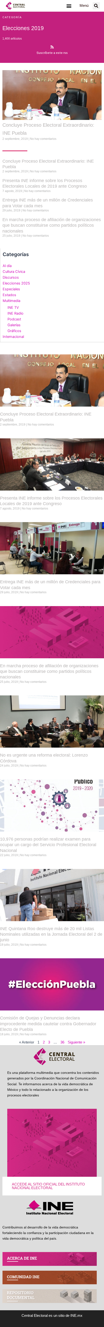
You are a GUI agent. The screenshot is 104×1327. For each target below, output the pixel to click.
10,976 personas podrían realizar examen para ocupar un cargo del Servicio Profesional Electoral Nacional (48, 845)
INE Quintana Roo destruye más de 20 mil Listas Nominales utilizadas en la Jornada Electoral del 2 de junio (51, 934)
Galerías (14, 325)
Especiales (11, 289)
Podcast (14, 319)
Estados (9, 295)
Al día (7, 266)
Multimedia (11, 301)
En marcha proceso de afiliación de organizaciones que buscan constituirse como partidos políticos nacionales (51, 225)
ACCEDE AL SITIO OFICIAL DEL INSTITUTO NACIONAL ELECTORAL (48, 1186)
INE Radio (15, 313)
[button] (69, 6)
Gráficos (14, 331)
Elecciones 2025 (16, 283)
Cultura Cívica (14, 271)
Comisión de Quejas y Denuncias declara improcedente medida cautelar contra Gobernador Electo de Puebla (48, 1024)
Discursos (11, 277)
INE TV (13, 307)
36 (62, 1042)
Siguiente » (76, 1042)
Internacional (13, 336)
